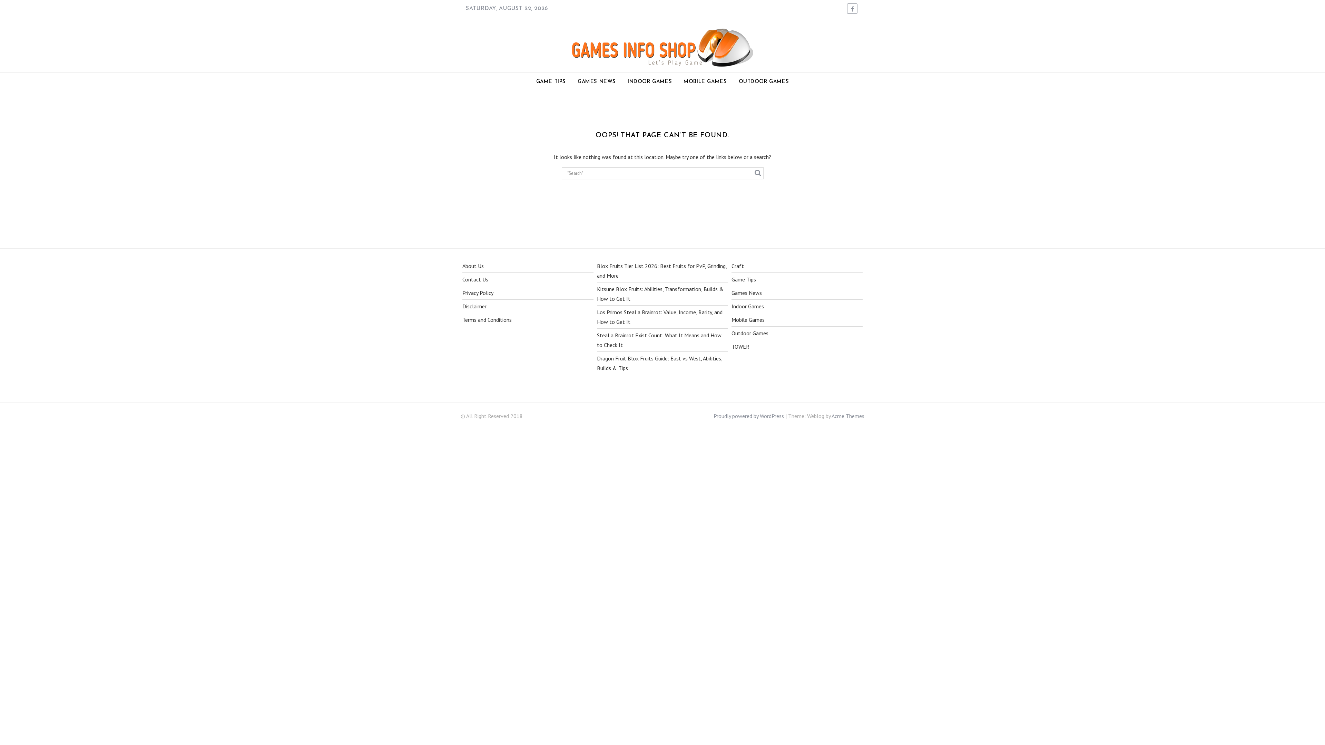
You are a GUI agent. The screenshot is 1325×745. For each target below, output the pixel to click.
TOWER (740, 346)
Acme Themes (848, 416)
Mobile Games (705, 82)
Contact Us (475, 279)
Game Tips (551, 82)
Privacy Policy (477, 292)
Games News (597, 82)
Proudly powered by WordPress (749, 416)
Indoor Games (650, 82)
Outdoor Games (764, 82)
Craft (738, 265)
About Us (473, 265)
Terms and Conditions (487, 319)
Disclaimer (474, 306)
